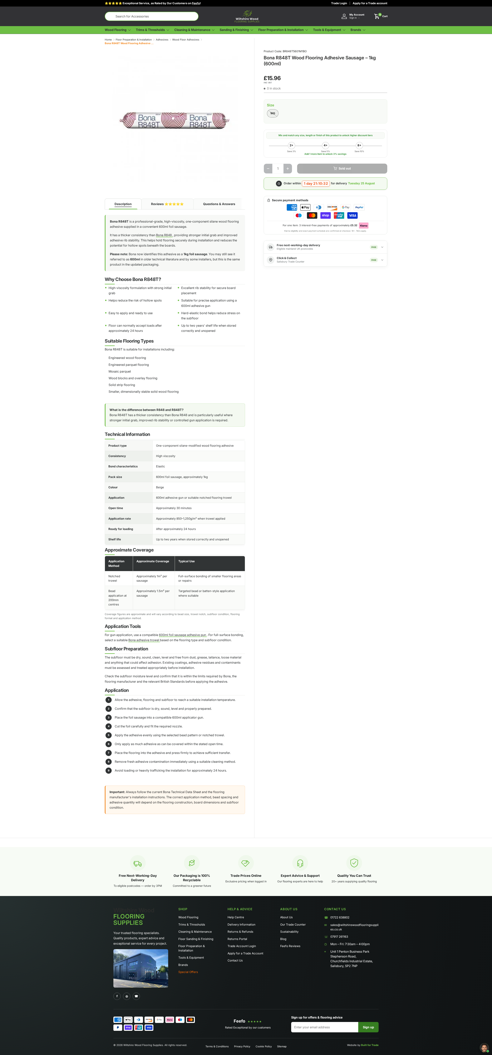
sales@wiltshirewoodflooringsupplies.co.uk (354, 927)
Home (108, 39)
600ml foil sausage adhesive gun (183, 635)
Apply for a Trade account (370, 3)
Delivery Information (241, 924)
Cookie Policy (264, 1046)
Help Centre (236, 917)
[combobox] (152, 16)
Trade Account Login (242, 946)
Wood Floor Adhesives (185, 39)
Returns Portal (237, 939)
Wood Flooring (188, 917)
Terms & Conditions (217, 1046)
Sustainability (289, 931)
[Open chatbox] (484, 1047)
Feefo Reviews (290, 946)
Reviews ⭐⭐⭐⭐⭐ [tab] (167, 204)
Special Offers (188, 972)
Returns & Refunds (240, 931)
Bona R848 (164, 235)
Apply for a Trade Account (245, 953)
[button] (380, 16)
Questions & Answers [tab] (219, 204)
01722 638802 (339, 917)
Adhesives (162, 39)
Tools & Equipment (191, 957)
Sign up (368, 1027)
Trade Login (339, 3)
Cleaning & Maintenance (195, 931)
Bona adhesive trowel (144, 640)
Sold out (345, 168)
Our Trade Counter (293, 924)
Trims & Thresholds (191, 924)
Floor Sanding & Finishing (195, 939)
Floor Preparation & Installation (134, 39)
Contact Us (235, 960)
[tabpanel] (175, 517)
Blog (283, 939)
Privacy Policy (242, 1046)
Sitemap (282, 1046)
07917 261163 (339, 936)
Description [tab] (123, 204)
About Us (286, 917)
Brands (183, 965)
